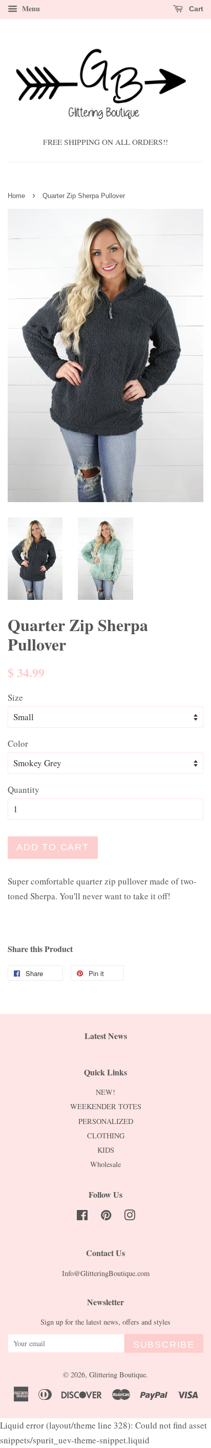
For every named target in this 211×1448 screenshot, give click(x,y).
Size (15, 697)
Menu (30, 8)
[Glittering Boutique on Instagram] (129, 1217)
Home (16, 196)
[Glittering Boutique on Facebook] (82, 1217)
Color (18, 743)
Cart (195, 9)
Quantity (23, 789)
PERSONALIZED (105, 1121)
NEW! (105, 1092)
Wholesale (105, 1164)
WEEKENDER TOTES (105, 1106)
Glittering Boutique (117, 1374)
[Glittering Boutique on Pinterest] (106, 1217)
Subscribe (164, 1344)
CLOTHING (105, 1135)
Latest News (106, 1036)
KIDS (105, 1150)
